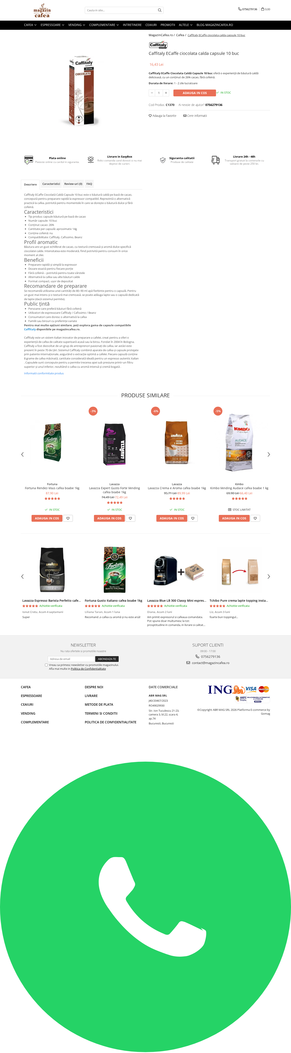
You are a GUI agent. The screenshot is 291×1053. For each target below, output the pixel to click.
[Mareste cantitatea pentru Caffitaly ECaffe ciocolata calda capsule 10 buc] (166, 93)
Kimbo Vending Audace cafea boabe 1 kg (239, 488)
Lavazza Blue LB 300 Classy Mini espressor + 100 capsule (188, 600)
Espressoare (31, 696)
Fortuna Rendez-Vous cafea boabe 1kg (52, 488)
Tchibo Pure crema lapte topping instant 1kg (242, 600)
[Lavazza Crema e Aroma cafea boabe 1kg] (177, 443)
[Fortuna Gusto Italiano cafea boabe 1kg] (114, 569)
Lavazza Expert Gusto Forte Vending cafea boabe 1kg (114, 490)
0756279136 (210, 656)
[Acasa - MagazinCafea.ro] (42, 10)
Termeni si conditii (101, 713)
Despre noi (94, 687)
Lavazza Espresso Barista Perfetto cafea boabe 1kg (59, 600)
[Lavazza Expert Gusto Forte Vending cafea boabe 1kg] (114, 443)
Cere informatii (196, 116)
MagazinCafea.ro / (162, 35)
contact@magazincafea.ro (210, 663)
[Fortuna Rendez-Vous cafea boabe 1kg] (52, 443)
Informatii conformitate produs (44, 373)
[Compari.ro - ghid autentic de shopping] (36, 745)
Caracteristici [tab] (51, 184)
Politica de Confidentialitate (88, 669)
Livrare (91, 696)
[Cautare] (160, 10)
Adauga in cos (195, 93)
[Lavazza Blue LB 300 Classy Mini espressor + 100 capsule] (177, 569)
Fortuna (52, 484)
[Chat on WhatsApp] (145, 1051)
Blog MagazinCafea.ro (215, 25)
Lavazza (114, 484)
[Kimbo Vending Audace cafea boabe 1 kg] (239, 443)
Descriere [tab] (30, 184)
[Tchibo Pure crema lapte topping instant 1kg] (239, 569)
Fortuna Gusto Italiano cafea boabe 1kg (113, 600)
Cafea (26, 687)
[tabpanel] (81, 90)
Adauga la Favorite (164, 116)
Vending (28, 713)
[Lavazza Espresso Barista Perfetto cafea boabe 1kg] (52, 569)
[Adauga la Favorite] (68, 518)
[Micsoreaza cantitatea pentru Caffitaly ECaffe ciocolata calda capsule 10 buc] (152, 93)
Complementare (35, 722)
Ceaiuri (27, 704)
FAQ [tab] (89, 184)
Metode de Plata (99, 704)
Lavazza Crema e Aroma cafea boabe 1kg (177, 488)
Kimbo (239, 484)
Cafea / (181, 35)
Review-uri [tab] (73, 184)
